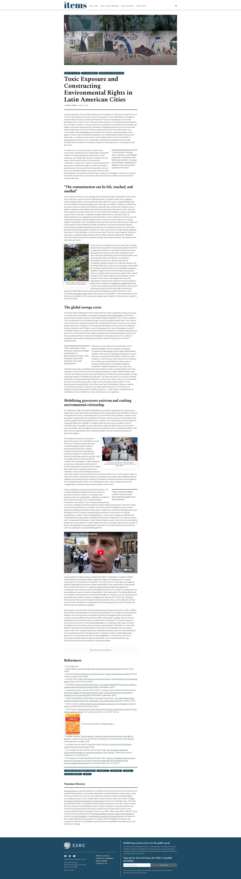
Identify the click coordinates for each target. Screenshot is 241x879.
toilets (84, 326)
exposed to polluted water (122, 283)
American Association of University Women (107, 816)
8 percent (102, 328)
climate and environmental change (79, 771)
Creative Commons (104, 858)
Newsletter (109, 6)
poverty (128, 771)
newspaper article (80, 294)
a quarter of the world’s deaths (111, 315)
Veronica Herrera (71, 105)
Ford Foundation (80, 816)
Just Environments (89, 73)
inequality (103, 771)
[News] (65, 856)
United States (84, 132)
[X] (70, 856)
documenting (69, 140)
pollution (116, 771)
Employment (101, 861)
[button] (176, 6)
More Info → (110, 724)
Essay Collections (127, 6)
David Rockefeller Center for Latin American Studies (112, 814)
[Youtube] (74, 856)
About (94, 6)
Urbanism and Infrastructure (111, 73)
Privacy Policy (103, 856)
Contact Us (101, 863)
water (87, 774)
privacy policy (142, 873)
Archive (141, 6)
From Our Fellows (72, 73)
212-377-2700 (69, 870)
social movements (73, 774)
